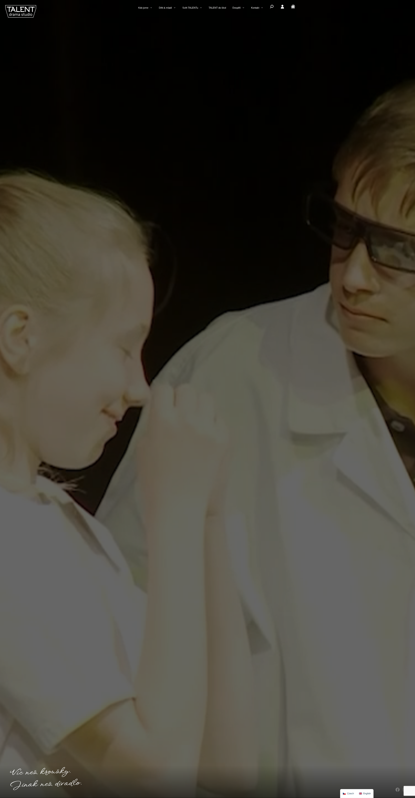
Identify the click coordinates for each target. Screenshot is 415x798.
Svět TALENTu (190, 8)
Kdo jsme (143, 8)
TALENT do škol (217, 8)
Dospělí (236, 8)
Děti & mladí (165, 8)
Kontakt (255, 8)
